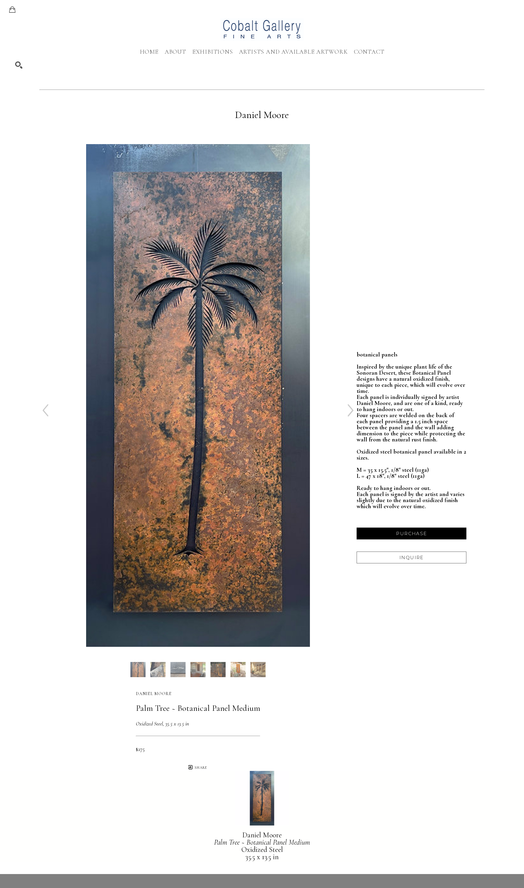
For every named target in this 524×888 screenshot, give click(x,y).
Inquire (411, 557)
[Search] (18, 65)
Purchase (411, 533)
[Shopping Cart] (12, 9)
